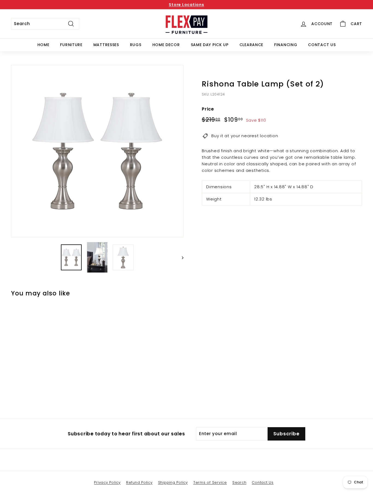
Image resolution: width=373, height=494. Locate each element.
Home (43, 44)
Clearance (251, 44)
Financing (285, 44)
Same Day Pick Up (210, 44)
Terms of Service (210, 482)
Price (208, 109)
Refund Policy (139, 482)
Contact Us (322, 44)
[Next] (180, 257)
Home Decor (166, 44)
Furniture (71, 44)
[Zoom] (97, 151)
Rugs (135, 44)
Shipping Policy (173, 482)
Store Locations (186, 4)
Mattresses (106, 44)
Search (239, 482)
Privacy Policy (107, 482)
